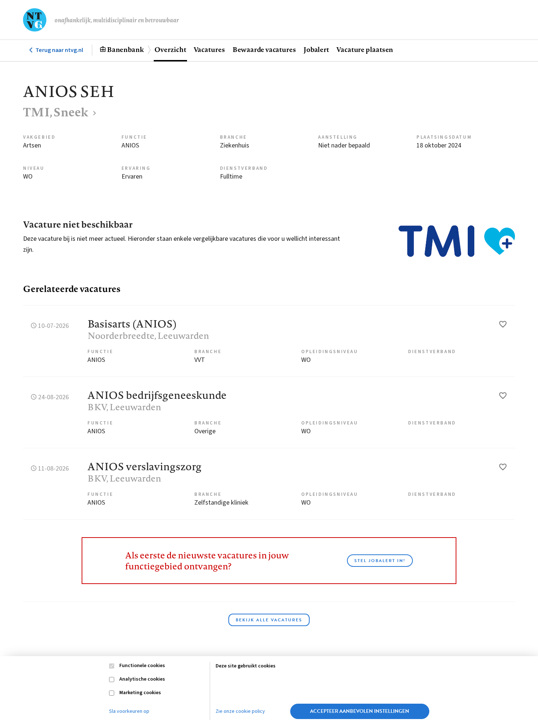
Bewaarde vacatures (264, 49)
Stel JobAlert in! (380, 560)
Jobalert (316, 49)
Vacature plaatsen (364, 49)
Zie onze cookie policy (240, 711)
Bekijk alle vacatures (269, 620)
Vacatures (209, 49)
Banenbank (125, 49)
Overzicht (170, 49)
